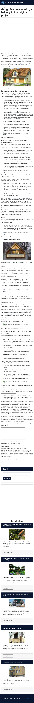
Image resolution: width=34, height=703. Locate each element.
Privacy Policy (27, 698)
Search (7, 478)
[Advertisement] (17, 34)
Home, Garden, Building (13, 2)
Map (22, 698)
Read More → (8, 552)
